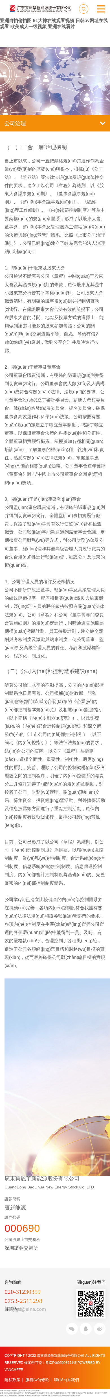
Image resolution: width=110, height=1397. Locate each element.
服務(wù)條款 (37, 1380)
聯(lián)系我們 (66, 1380)
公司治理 (15, 123)
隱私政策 (12, 1380)
